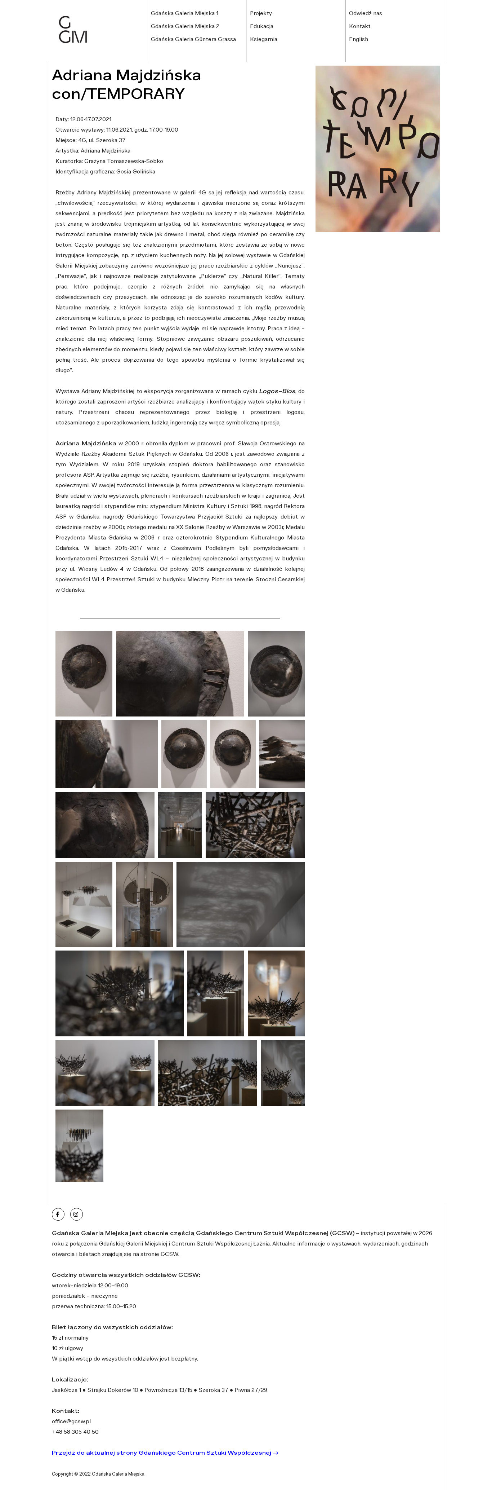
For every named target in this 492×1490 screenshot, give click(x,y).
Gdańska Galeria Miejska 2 (185, 26)
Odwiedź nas (365, 13)
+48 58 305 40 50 (75, 1431)
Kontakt (360, 26)
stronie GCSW (159, 1253)
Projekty (261, 13)
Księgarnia (263, 39)
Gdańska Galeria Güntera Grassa (193, 39)
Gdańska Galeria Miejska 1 (184, 13)
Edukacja (261, 26)
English (358, 39)
